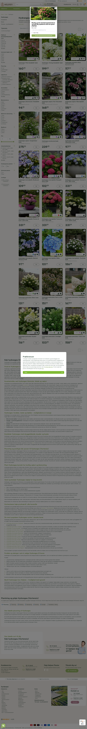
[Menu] (85, 720)
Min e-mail (34, 27)
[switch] (82, 724)
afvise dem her (49, 367)
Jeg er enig (35, 32)
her (43, 368)
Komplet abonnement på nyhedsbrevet (43, 35)
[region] (43, 364)
